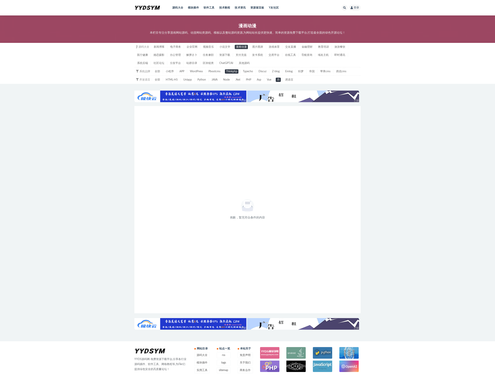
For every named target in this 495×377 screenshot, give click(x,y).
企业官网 (192, 47)
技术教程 (224, 7)
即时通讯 (339, 55)
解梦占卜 (191, 55)
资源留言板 (257, 7)
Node (226, 79)
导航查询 (306, 55)
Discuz (262, 71)
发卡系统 (257, 55)
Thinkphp (231, 71)
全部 (157, 71)
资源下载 (224, 55)
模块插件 (193, 7)
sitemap (223, 370)
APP (181, 71)
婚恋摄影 (159, 55)
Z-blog (276, 71)
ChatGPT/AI (226, 63)
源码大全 (177, 7)
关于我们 (245, 362)
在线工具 (290, 55)
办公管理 (175, 55)
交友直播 (290, 47)
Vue (269, 79)
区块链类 (208, 63)
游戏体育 (274, 47)
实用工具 (202, 370)
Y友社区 (274, 7)
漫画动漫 (241, 47)
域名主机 (323, 55)
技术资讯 (240, 7)
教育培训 (323, 47)
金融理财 (307, 47)
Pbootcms (214, 71)
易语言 (289, 79)
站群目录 (191, 63)
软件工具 (209, 7)
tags (223, 362)
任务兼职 (208, 55)
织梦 (301, 71)
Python (201, 79)
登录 (356, 7)
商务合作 (245, 370)
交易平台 (274, 55)
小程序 (170, 71)
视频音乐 (208, 47)
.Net (237, 79)
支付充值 (241, 55)
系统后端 (142, 63)
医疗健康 (142, 55)
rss (223, 355)
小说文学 (224, 47)
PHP (248, 79)
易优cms (341, 71)
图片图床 (257, 47)
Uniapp (187, 79)
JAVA (215, 79)
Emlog (289, 71)
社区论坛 (159, 63)
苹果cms (325, 71)
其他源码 (244, 63)
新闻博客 (159, 47)
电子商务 (175, 47)
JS (278, 79)
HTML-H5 (172, 79)
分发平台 (175, 63)
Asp (259, 79)
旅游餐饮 (340, 47)
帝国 (312, 71)
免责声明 (245, 355)
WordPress (196, 71)
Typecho (248, 71)
